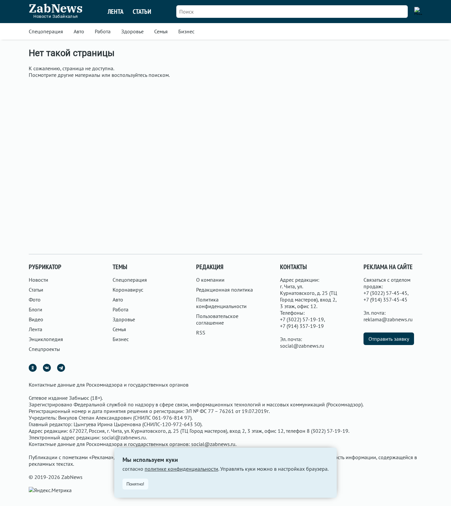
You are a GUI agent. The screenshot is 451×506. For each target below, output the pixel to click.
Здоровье (132, 31)
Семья (161, 31)
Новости (38, 279)
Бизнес (186, 31)
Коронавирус (128, 289)
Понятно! (135, 484)
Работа (103, 31)
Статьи (142, 11)
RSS (200, 332)
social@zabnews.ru (302, 345)
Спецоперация (46, 31)
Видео (36, 319)
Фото (35, 299)
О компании (210, 279)
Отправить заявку (388, 338)
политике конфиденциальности (181, 468)
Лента (115, 11)
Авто (79, 31)
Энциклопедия (46, 339)
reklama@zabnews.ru (388, 319)
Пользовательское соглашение (217, 319)
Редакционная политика (224, 289)
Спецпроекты (44, 349)
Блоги (35, 309)
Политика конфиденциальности (221, 302)
